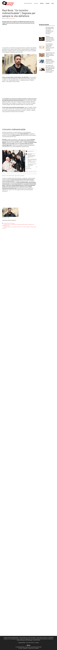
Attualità (42, 3)
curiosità (5, 223)
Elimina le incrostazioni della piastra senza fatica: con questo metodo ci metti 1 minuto (50, 39)
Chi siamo (20, 648)
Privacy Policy (31, 648)
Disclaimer (36, 648)
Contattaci (37, 642)
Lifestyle (47, 3)
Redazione (25, 648)
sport (53, 3)
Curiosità (36, 3)
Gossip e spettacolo (28, 3)
